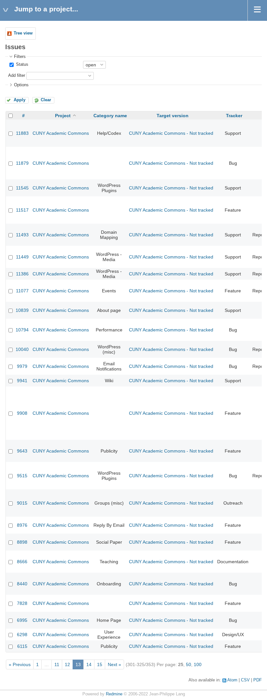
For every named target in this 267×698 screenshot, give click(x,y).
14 (88, 664)
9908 (22, 413)
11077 (22, 290)
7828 (22, 603)
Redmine (114, 694)
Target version (173, 115)
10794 (22, 329)
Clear (46, 100)
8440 (22, 583)
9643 (22, 451)
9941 (22, 380)
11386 (22, 273)
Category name (110, 115)
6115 (22, 646)
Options (21, 85)
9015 (22, 503)
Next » (114, 664)
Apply (19, 100)
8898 (22, 542)
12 (67, 664)
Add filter (16, 75)
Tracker (234, 115)
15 (99, 664)
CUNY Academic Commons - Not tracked (171, 133)
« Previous (20, 664)
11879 (22, 163)
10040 (22, 349)
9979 (22, 366)
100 (198, 664)
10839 (22, 310)
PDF (257, 680)
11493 (22, 234)
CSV (245, 680)
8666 (22, 561)
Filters (20, 56)
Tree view (23, 33)
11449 (22, 256)
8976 (22, 525)
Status (21, 64)
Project (63, 115)
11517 (22, 210)
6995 (22, 620)
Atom (232, 680)
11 (56, 664)
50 (188, 664)
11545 (22, 187)
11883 (22, 133)
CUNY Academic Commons (61, 133)
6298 (22, 634)
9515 (22, 475)
